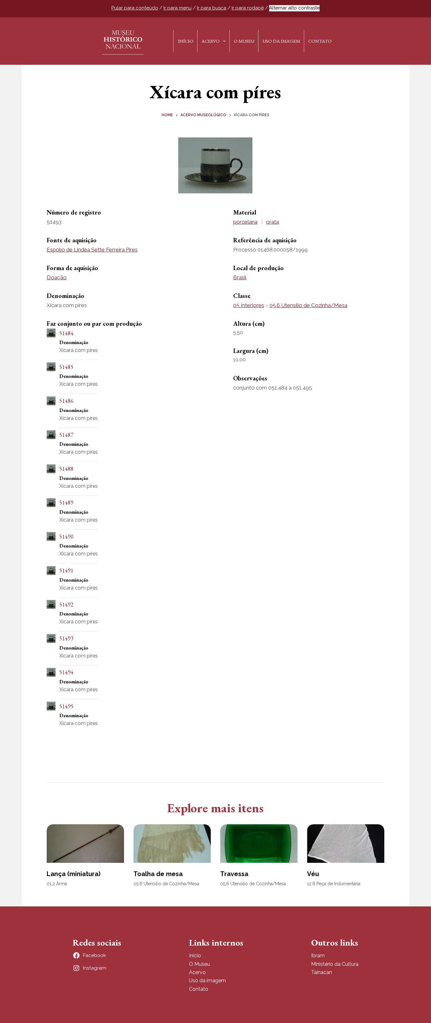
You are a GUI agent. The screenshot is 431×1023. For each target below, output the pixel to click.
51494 (66, 672)
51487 (66, 435)
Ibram (318, 956)
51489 (66, 502)
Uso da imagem (207, 981)
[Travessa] (259, 843)
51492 (66, 604)
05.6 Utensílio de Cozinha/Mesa (308, 305)
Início (185, 41)
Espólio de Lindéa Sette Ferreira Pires (92, 249)
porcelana (245, 222)
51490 (66, 536)
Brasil (239, 277)
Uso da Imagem (281, 41)
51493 (66, 638)
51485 (66, 367)
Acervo (211, 41)
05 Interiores (248, 305)
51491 (66, 570)
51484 (66, 333)
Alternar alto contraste (294, 8)
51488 (66, 468)
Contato (320, 41)
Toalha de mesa (158, 874)
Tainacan (321, 972)
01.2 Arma (57, 883)
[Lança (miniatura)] (85, 843)
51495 (66, 706)
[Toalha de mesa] (172, 843)
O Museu (244, 41)
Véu (313, 874)
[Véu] (345, 843)
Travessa (234, 874)
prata (272, 222)
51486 (66, 400)
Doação (57, 277)
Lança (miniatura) (73, 874)
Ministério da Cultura (334, 964)
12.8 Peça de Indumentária (333, 883)
